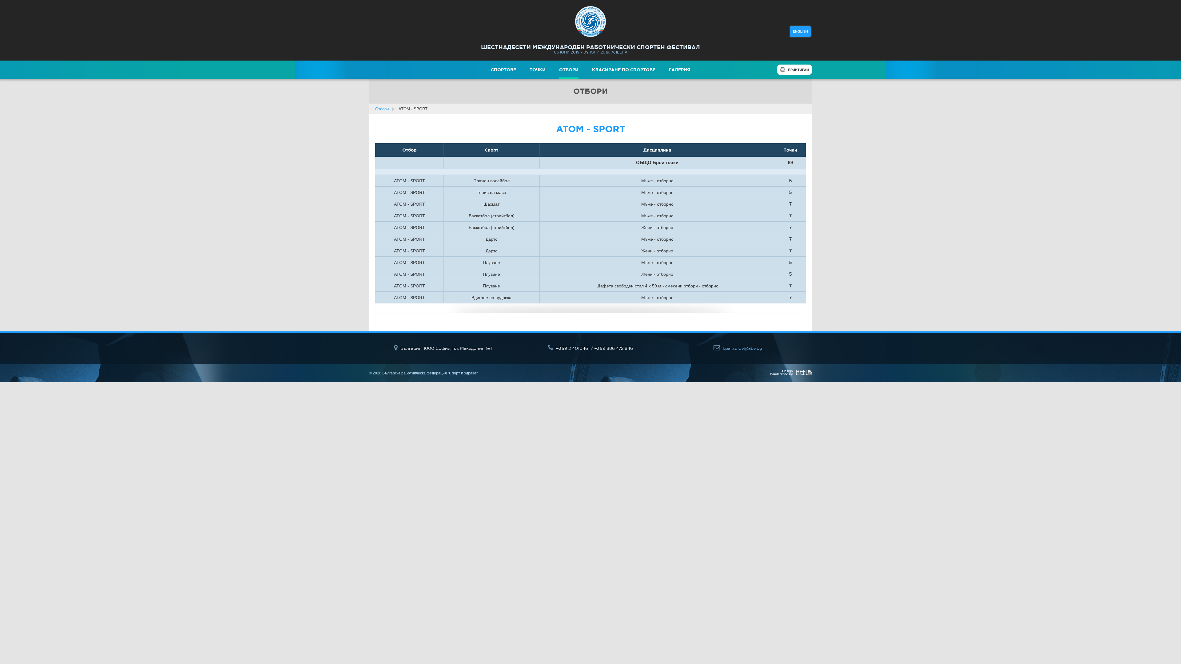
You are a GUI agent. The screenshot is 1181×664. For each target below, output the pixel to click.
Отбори (569, 69)
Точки (538, 69)
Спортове (503, 69)
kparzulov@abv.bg (742, 348)
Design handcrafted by (791, 373)
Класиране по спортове (623, 69)
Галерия (679, 69)
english (800, 31)
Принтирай (798, 70)
